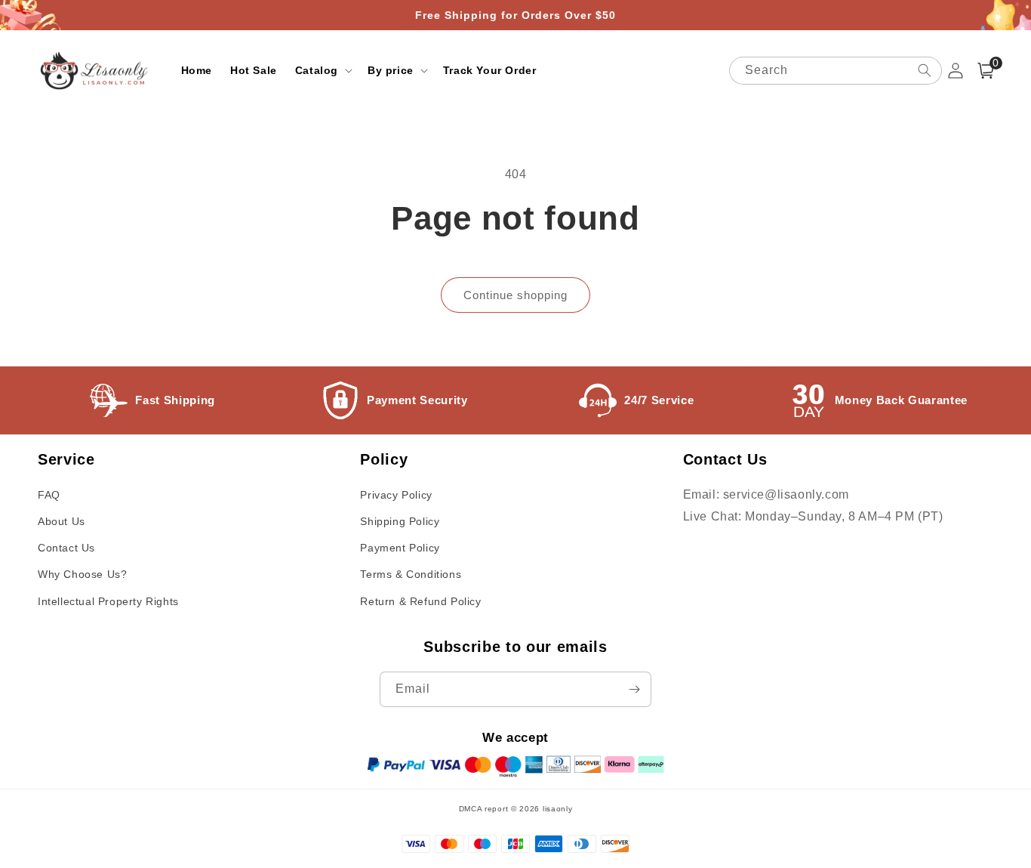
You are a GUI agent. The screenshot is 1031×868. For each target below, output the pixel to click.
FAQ (49, 495)
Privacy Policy (396, 495)
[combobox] (835, 70)
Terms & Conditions (410, 574)
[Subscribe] (634, 689)
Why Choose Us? (82, 574)
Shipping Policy (399, 521)
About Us (61, 521)
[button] (322, 70)
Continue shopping (515, 295)
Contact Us (66, 548)
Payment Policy (399, 548)
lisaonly (558, 809)
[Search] (924, 70)
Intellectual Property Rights (108, 601)
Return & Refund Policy (420, 601)
